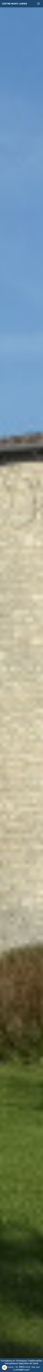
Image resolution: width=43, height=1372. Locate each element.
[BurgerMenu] (38, 4)
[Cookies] (4, 1367)
